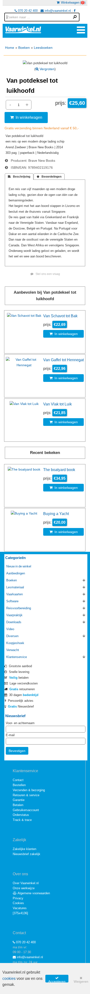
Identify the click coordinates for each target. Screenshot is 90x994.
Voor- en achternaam (20, 723)
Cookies (18, 903)
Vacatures (20, 908)
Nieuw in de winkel (18, 566)
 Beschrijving (19, 176)
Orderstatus (21, 815)
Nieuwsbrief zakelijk (26, 854)
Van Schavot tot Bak (60, 316)
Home (9, 47)
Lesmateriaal (15, 587)
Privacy (18, 898)
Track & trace (22, 820)
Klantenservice (16, 657)
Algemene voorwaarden (33, 893)
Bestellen (19, 785)
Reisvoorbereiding (18, 608)
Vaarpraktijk (14, 615)
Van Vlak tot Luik (57, 404)
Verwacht (12, 650)
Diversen (12, 636)
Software (12, 601)
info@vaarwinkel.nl (57, 10)
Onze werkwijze (24, 888)
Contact (18, 780)
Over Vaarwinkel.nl (26, 883)
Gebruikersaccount (26, 810)
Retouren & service (26, 795)
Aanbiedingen (15, 573)
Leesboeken (43, 47)
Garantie (18, 800)
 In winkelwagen (26, 117)
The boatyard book (59, 470)
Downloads (13, 622)
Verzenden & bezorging (29, 790)
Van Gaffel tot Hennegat (63, 360)
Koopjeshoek (15, 643)
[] (20, 913)
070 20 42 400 (27, 10)
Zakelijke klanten (24, 849)
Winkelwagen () (72, 2)
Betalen (18, 805)
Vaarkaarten (14, 594)
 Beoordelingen (49, 176)
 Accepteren (57, 979)
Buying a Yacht (56, 514)
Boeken (24, 47)
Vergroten (46, 69)
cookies (9, 978)
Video (10, 629)
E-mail (10, 735)
